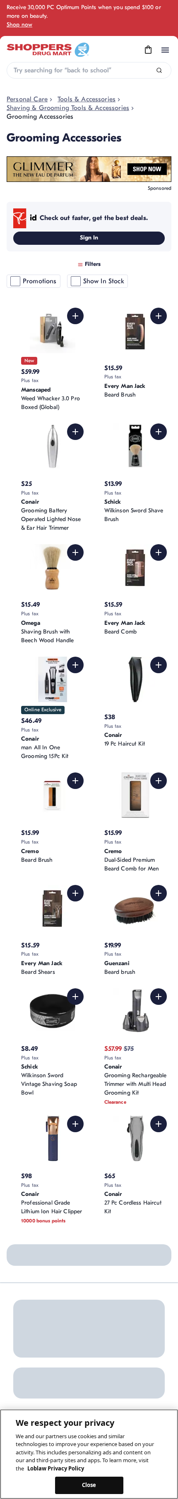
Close (89, 1485)
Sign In (89, 237)
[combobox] (89, 70)
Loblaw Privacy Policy (55, 1468)
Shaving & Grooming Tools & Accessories (68, 108)
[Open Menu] (165, 50)
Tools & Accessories (86, 99)
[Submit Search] (159, 70)
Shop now (19, 24)
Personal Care (27, 99)
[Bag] (148, 50)
